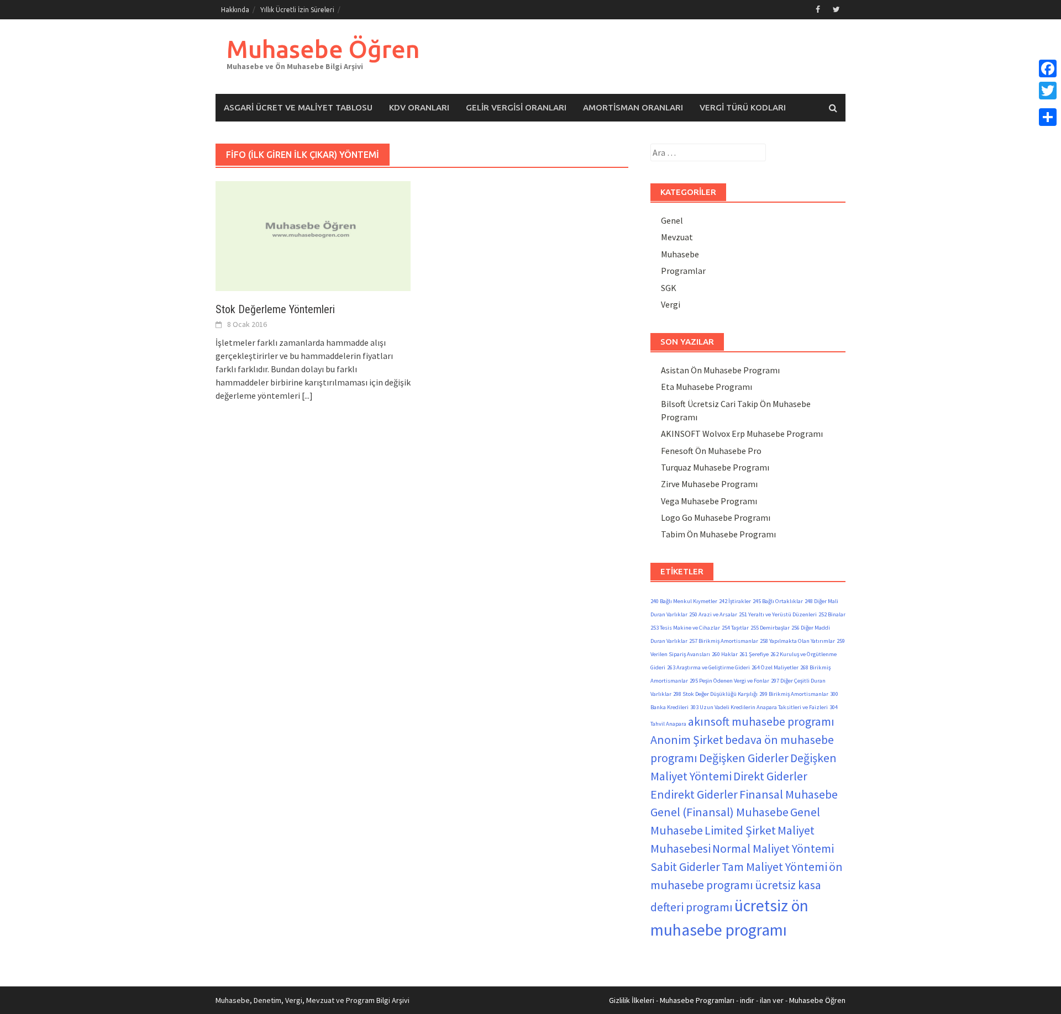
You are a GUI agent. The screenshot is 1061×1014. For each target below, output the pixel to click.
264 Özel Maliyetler (775, 667)
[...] (307, 395)
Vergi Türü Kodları (743, 107)
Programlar (683, 270)
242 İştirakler (735, 601)
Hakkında (235, 9)
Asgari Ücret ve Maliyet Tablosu (298, 107)
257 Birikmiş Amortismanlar (723, 641)
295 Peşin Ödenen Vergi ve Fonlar (729, 680)
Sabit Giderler (685, 866)
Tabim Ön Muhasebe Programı (718, 534)
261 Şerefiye (754, 654)
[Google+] (1048, 104)
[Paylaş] (1048, 117)
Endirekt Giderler (694, 794)
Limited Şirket (740, 830)
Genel (672, 220)
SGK (668, 287)
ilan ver (772, 1000)
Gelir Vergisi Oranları (516, 107)
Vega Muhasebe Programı (709, 500)
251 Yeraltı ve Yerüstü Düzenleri (778, 614)
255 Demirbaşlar (770, 627)
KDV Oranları (419, 107)
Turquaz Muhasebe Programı (715, 467)
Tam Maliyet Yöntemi (774, 866)
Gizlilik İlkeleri (631, 1000)
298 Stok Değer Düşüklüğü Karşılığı (715, 694)
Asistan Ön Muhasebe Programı (720, 370)
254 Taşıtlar (735, 627)
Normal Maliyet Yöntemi (773, 848)
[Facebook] (1048, 68)
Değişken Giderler (744, 757)
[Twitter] (1048, 91)
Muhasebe (680, 254)
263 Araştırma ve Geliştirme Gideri (708, 667)
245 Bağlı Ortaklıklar (778, 601)
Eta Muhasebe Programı (706, 386)
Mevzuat (677, 236)
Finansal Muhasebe (788, 794)
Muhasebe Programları (697, 1000)
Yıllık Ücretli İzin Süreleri (297, 9)
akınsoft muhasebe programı (761, 721)
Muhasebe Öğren (323, 48)
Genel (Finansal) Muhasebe (719, 812)
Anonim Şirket (686, 739)
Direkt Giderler (770, 776)
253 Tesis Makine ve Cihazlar (685, 627)
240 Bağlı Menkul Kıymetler (683, 601)
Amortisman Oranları (633, 107)
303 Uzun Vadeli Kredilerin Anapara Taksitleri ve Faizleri (759, 707)
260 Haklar (725, 654)
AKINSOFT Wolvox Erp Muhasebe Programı (742, 433)
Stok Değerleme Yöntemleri (275, 309)
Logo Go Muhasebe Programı (715, 517)
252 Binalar (831, 614)
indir (747, 1000)
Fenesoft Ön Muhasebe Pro (711, 450)
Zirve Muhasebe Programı (709, 483)
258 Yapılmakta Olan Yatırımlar (797, 641)
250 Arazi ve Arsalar (713, 614)
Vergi (670, 304)
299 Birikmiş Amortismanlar (793, 694)
